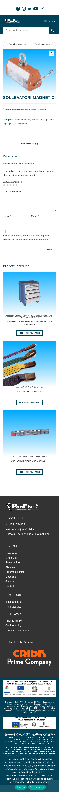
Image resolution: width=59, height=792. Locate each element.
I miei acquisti (13, 606)
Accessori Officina (13, 316)
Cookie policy (13, 625)
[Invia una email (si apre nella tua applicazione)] (41, 9)
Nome (7, 216)
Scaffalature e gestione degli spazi (37, 317)
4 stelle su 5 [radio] (13, 185)
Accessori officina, (22, 119)
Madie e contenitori (38, 457)
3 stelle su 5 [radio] (10, 185)
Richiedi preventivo (29, 333)
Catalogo (10, 576)
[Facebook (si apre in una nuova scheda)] (18, 9)
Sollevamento (20, 123)
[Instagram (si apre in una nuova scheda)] (24, 9)
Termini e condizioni (17, 630)
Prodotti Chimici (14, 572)
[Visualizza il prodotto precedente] (5, 44)
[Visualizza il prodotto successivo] (53, 44)
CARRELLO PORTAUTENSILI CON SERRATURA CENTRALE (29, 323)
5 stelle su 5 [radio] (16, 185)
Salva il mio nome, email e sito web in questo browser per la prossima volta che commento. (26, 237)
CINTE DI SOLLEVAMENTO (29, 391)
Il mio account (13, 601)
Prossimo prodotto (42, 44)
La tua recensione (13, 191)
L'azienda (11, 553)
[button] (51, 53)
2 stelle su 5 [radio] (7, 185)
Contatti (9, 586)
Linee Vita (11, 557)
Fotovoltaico (12, 562)
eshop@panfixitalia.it (24, 529)
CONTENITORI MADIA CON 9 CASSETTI (29, 461)
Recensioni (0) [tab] (29, 143)
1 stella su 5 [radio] (4, 185)
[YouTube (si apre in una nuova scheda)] (35, 9)
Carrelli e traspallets (31, 316)
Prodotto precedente (17, 44)
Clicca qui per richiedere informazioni (27, 534)
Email (35, 216)
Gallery (9, 581)
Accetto (21, 787)
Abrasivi (10, 567)
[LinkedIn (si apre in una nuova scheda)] (29, 9)
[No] (55, 773)
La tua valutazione (13, 182)
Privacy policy (13, 620)
